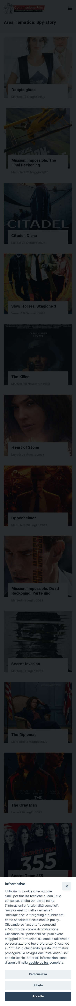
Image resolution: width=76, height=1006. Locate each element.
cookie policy (39, 962)
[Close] (66, 886)
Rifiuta (38, 985)
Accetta (38, 996)
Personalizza (38, 974)
